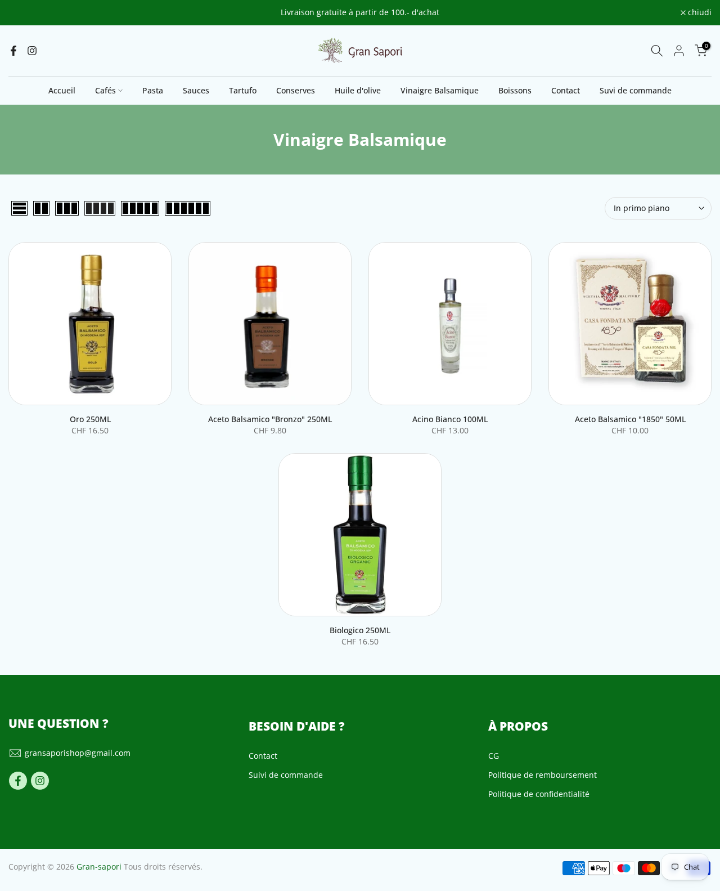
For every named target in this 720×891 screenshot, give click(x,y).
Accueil (61, 90)
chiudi (26, 13)
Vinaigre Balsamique (439, 90)
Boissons (515, 90)
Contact (565, 90)
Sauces (196, 90)
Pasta (152, 90)
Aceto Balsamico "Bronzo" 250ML (270, 419)
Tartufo (242, 90)
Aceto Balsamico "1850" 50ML (630, 419)
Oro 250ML (90, 419)
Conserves (295, 90)
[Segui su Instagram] (32, 50)
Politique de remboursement (542, 774)
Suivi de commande (286, 774)
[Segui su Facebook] (13, 50)
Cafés (105, 90)
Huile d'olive (358, 90)
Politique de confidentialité (539, 794)
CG (493, 755)
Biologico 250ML (360, 630)
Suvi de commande (636, 90)
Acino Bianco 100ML (450, 419)
